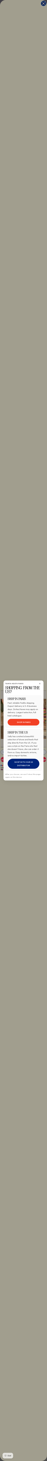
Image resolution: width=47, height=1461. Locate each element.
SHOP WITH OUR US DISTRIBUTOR (23, 764)
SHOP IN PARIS (23, 722)
